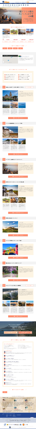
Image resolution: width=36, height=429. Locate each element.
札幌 (14, 413)
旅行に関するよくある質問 (23, 420)
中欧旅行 (8, 406)
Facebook (15, 420)
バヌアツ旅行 (18, 410)
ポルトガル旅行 (9, 402)
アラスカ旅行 (29, 402)
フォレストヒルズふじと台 (19, 414)
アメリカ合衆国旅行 (26, 402)
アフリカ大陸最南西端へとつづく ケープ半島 (24, 74)
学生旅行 (7, 416)
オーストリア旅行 (7, 403)
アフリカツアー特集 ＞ (29, 285)
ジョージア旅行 (7, 405)
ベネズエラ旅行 (28, 404)
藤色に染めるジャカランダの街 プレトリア (10, 79)
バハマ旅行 (25, 403)
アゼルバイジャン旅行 (10, 405)
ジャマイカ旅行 (28, 403)
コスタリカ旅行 (31, 404)
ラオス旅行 (16, 403)
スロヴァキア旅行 (7, 404)
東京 (6, 413)
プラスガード (14, 414)
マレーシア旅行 (20, 402)
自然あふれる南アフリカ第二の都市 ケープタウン (11, 74)
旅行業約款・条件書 (12, 420)
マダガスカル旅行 (4, 411)
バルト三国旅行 (6, 406)
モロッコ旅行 (9, 410)
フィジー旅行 (19, 409)
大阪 (8, 413)
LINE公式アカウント (18, 420)
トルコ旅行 (6, 410)
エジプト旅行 (11, 410)
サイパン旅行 (30, 409)
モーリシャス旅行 (21, 410)
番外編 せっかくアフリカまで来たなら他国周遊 (24, 79)
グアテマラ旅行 (26, 404)
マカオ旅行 (22, 404)
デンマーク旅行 (4, 404)
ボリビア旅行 (32, 403)
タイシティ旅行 (15, 402)
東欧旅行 (10, 406)
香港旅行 (18, 403)
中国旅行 (15, 404)
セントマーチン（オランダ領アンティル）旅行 (28, 405)
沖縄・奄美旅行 (17, 405)
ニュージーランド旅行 (15, 410)
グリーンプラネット (14, 416)
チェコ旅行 (5, 403)
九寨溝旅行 (17, 404)
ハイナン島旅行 (19, 404)
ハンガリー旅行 (10, 403)
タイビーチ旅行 (17, 402)
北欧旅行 (4, 406)
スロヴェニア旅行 (10, 404)
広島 (13, 413)
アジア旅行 (14, 405)
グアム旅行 (27, 409)
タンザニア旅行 (9, 411)
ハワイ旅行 (25, 409)
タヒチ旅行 (17, 409)
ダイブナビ (7, 414)
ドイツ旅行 (5, 402)
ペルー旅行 (30, 403)
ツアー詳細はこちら (6, 41)
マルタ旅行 (7, 402)
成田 (7, 413)
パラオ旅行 (32, 409)
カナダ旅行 (31, 402)
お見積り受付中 (13, 41)
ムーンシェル (11, 414)
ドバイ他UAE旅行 (4, 410)
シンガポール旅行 (20, 403)
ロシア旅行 (5, 405)
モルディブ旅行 (15, 409)
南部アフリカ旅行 (7, 411)
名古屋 (9, 413)
